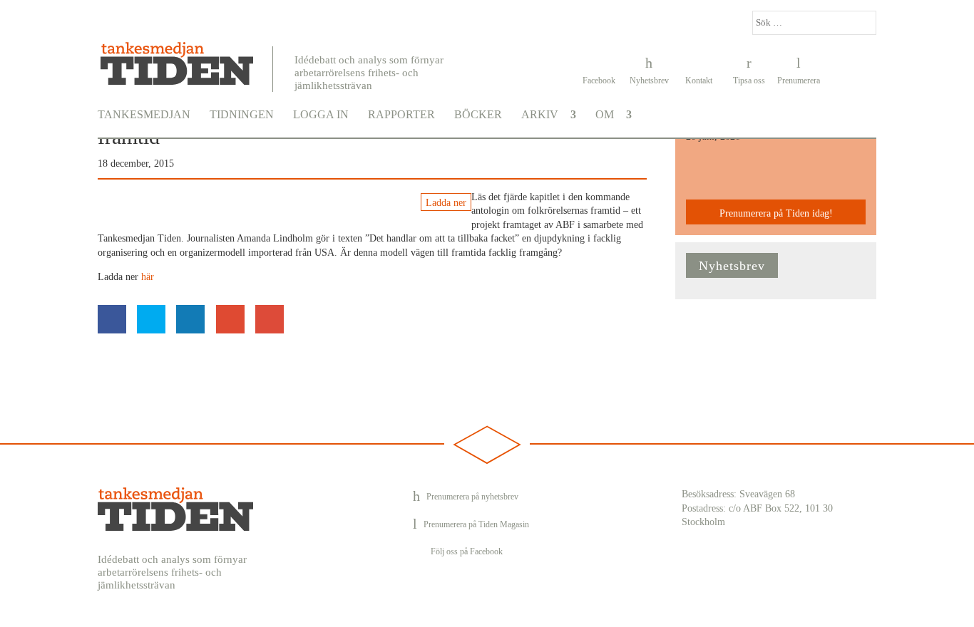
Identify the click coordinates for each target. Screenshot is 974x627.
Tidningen (242, 115)
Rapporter (401, 115)
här (147, 276)
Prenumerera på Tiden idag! (776, 213)
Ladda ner (446, 202)
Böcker (478, 115)
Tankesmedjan (144, 115)
